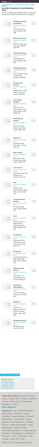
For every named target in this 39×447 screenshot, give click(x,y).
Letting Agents (29, 430)
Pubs (14, 436)
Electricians (19, 419)
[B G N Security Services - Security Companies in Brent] (6, 88)
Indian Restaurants (18, 425)
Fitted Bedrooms (17, 422)
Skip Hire (15, 439)
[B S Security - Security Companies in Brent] (6, 257)
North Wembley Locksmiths (7, 385)
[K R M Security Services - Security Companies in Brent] (6, 124)
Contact (23, 396)
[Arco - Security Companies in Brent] (6, 188)
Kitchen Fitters (20, 428)
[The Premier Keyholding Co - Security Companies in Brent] (6, 291)
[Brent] (13, 3)
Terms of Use (15, 401)
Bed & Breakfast (26, 411)
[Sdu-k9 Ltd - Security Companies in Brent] (6, 143)
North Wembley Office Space (7, 387)
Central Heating (18, 416)
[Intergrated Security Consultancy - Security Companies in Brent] (6, 27)
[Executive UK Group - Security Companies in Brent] (6, 59)
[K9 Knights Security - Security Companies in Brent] (6, 74)
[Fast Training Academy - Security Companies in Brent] (6, 105)
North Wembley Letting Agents (8, 384)
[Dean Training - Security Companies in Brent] (6, 158)
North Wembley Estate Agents (8, 382)
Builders (18, 413)
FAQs (14, 404)
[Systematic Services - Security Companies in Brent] (6, 326)
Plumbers (6, 436)
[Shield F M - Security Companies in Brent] (6, 307)
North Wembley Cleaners (7, 381)
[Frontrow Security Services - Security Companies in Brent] (6, 205)
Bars (15, 411)
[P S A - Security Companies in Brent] (6, 222)
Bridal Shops (7, 413)
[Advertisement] (19, 352)
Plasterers (30, 433)
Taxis (23, 439)
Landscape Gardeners (11, 430)
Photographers (18, 433)
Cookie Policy (14, 399)
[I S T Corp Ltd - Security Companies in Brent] (6, 173)
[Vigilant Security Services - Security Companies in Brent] (6, 274)
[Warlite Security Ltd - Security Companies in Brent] (6, 44)
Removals (23, 436)
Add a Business (9, 407)
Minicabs (6, 433)
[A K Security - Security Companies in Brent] (6, 240)
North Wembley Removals (7, 388)
